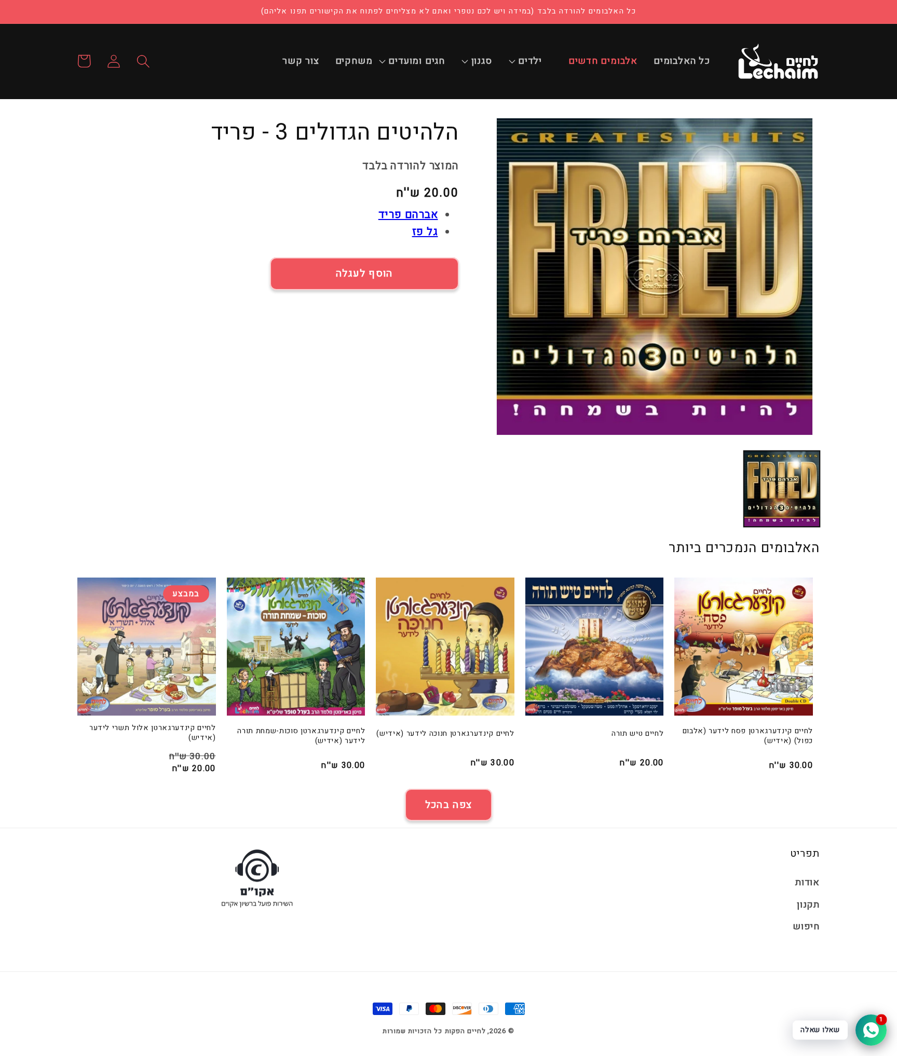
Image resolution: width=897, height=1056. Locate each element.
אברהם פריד (408, 215)
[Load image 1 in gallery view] (782, 489)
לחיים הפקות (465, 1031)
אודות (807, 882)
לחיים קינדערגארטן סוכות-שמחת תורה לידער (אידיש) (301, 736)
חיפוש (806, 927)
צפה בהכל (448, 805)
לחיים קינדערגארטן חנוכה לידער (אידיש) (445, 734)
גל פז (425, 232)
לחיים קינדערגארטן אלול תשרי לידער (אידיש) (152, 733)
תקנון (808, 905)
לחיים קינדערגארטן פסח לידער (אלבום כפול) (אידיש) (748, 736)
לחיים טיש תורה (637, 734)
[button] (535, 61)
